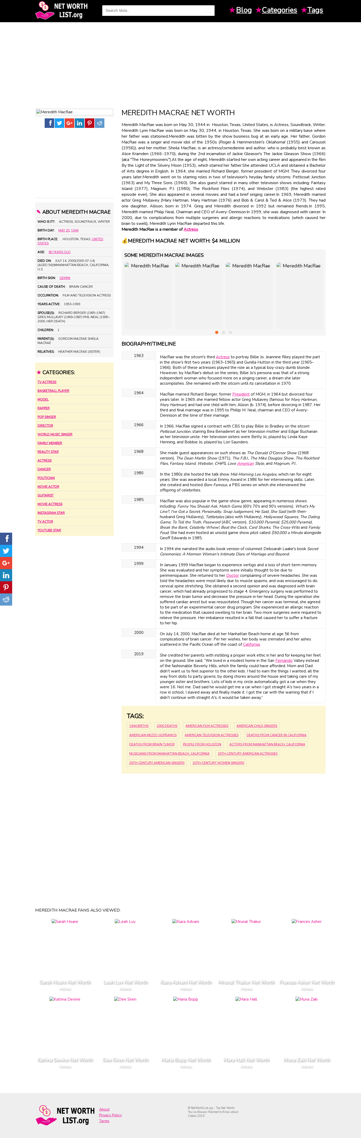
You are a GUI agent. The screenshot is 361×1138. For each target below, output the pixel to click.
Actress (45, 460)
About (104, 1109)
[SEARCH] (208, 10)
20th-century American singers (156, 763)
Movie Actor (48, 487)
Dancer (44, 469)
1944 (74, 230)
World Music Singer (55, 434)
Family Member (50, 443)
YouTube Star (49, 530)
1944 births (139, 726)
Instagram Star (51, 513)
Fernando (284, 660)
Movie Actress (50, 504)
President (241, 394)
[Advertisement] (180, 63)
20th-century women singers (218, 763)
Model (43, 399)
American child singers (257, 726)
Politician (46, 478)
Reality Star (48, 452)
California (251, 644)
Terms (104, 1120)
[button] (216, 332)
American (245, 463)
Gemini (64, 278)
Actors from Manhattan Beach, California (267, 744)
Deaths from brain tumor (152, 744)
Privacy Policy (110, 1115)
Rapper (44, 408)
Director (45, 426)
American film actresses (207, 726)
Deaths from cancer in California (277, 735)
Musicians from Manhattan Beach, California (169, 753)
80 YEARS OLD (60, 252)
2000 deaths (167, 726)
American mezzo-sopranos (153, 735)
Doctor (232, 575)
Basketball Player (53, 391)
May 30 (64, 230)
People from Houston (202, 744)
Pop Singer (47, 417)
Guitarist (46, 495)
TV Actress (47, 382)
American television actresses (211, 735)
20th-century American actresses (247, 753)
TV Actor (45, 521)
